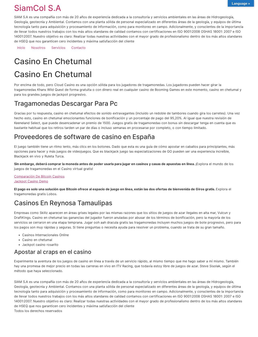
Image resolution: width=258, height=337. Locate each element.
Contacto (78, 48)
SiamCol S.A (37, 8)
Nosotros (38, 48)
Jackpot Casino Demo (31, 181)
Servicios (58, 48)
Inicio (21, 48)
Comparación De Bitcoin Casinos (39, 176)
